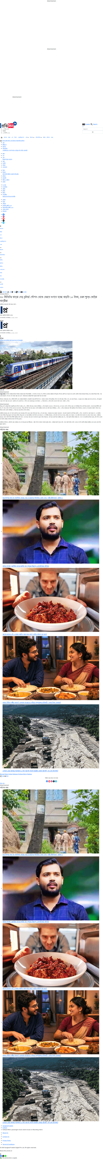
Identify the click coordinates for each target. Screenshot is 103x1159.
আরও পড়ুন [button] (2, 783)
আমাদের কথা (5, 196)
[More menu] (101, 137)
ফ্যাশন (13, 150)
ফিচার (4, 201)
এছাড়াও (1, 287)
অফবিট (4, 163)
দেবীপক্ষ (4, 203)
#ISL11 (5, 144)
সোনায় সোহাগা (6, 209)
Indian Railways (13, 774)
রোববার (4, 199)
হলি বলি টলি (5, 174)
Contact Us (6, 1137)
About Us (5, 1133)
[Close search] (83, 126)
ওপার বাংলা (5, 167)
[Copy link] (2, 321)
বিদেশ (15, 137)
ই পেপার (4, 185)
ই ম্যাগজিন (5, 187)
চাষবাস (4, 182)
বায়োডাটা (4, 178)
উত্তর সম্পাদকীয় (11, 196)
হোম (3, 143)
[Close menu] (0, 226)
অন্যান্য (10, 159)
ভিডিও (4, 192)
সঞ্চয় (52, 137)
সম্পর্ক (10, 150)
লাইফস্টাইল (38, 137)
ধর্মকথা (4, 165)
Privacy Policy (7, 1140)
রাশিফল (48, 137)
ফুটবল (7, 159)
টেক (20, 150)
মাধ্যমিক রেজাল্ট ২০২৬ (7, 205)
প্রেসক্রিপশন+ (21, 137)
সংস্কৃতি (12, 174)
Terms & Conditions (9, 1144)
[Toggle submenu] (0, 247)
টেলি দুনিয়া (16, 174)
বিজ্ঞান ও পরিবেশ (6, 180)
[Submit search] (92, 132)
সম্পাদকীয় (5, 194)
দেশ (12, 137)
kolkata (5, 1128)
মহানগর (5, 137)
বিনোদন (31, 137)
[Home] (8, 124)
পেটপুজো (17, 150)
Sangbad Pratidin (8, 1126)
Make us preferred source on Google (11, 340)
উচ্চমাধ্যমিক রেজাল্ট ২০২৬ (8, 207)
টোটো (22, 150)
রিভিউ (9, 174)
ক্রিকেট (4, 159)
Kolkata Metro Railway (25, 774)
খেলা (27, 137)
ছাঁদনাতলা (4, 211)
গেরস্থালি (25, 150)
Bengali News (4, 774)
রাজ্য (9, 137)
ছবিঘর (44, 137)
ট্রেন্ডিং (4, 189)
